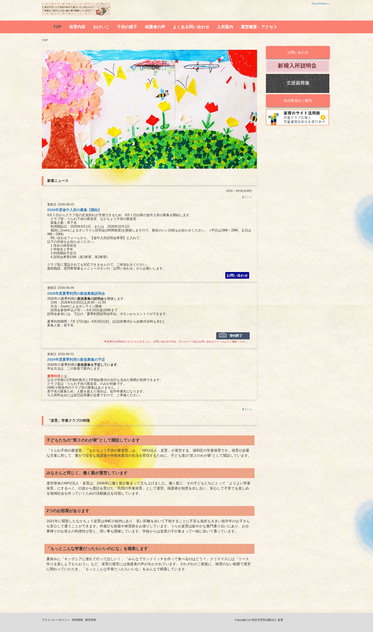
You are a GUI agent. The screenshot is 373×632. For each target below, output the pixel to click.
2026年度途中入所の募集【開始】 (74, 210)
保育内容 (77, 27)
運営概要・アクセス (259, 27)
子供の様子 (127, 27)
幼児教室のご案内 (298, 101)
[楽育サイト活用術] (298, 117)
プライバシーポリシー (56, 619)
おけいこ (101, 27)
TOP (57, 27)
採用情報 (77, 619)
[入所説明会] (298, 66)
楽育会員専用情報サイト (321, 4)
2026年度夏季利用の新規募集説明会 (76, 293)
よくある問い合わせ (191, 27)
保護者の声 (155, 27)
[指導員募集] (298, 83)
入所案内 (225, 27)
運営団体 (90, 619)
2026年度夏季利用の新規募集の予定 (76, 359)
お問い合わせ (237, 275)
